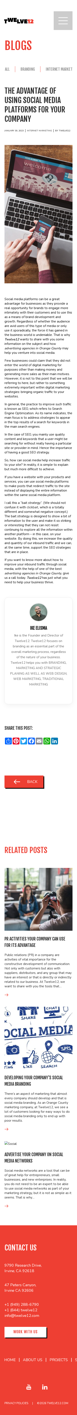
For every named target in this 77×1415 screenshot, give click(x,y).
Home (10, 1359)
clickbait (32, 507)
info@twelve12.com (21, 1315)
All (7, 69)
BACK (32, 781)
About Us (32, 1359)
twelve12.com (57, 1403)
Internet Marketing (39, 130)
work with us (25, 1331)
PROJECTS (59, 1359)
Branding (28, 69)
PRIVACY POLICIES (16, 1403)
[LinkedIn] (38, 694)
